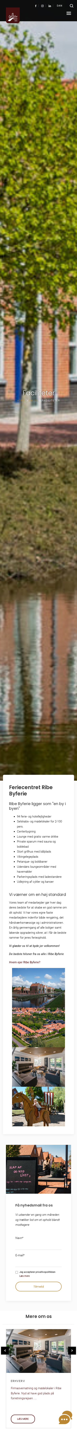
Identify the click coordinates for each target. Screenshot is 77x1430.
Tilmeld (38, 1286)
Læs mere (24, 1276)
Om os (33, 400)
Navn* (19, 1238)
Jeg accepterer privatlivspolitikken (37, 1274)
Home (21, 400)
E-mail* (19, 1255)
